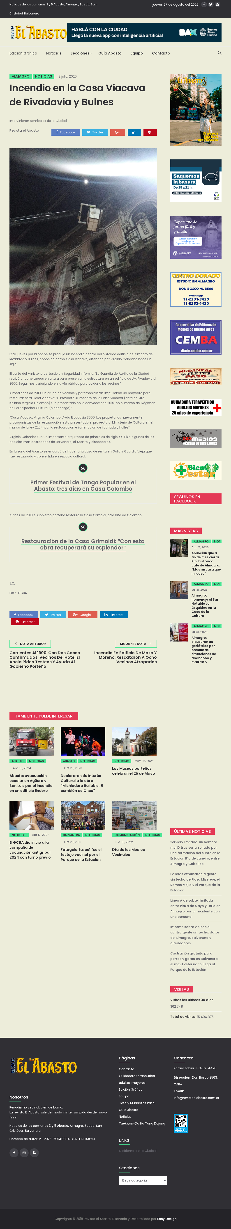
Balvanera (71, 835)
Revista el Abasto (24, 130)
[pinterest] (150, 132)
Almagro (21, 76)
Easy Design (167, 1219)
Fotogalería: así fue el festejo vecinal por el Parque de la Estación (81, 854)
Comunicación (127, 835)
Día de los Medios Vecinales (128, 852)
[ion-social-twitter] (211, 4)
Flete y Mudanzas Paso (137, 1103)
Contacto (161, 53)
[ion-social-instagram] (24, 1152)
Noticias (53, 53)
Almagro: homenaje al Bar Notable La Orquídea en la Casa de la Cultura (205, 605)
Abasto (18, 761)
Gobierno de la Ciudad (138, 1150)
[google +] (118, 132)
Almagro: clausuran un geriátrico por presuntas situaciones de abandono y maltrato (204, 649)
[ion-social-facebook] (204, 4)
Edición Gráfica (23, 53)
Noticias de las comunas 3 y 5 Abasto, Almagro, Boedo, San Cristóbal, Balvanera (53, 9)
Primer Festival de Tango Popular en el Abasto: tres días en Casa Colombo (83, 486)
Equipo (137, 53)
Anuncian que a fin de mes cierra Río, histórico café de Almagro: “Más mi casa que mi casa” (206, 563)
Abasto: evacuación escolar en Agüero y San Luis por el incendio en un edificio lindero (31, 783)
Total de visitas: (183, 1016)
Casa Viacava (43, 398)
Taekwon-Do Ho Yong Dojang (142, 1123)
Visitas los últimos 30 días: (192, 1000)
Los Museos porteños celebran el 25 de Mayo (133, 771)
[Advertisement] (196, 747)
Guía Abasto (110, 53)
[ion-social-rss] (217, 4)
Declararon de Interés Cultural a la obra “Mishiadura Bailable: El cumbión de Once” (82, 783)
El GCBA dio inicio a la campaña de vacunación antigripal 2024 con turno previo (30, 850)
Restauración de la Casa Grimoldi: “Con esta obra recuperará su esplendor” (83, 544)
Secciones (79, 53)
